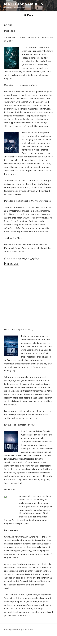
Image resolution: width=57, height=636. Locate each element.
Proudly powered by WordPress (18, 629)
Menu (30, 15)
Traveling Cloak (15, 238)
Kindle (40, 244)
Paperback (9, 248)
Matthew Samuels (23, 4)
